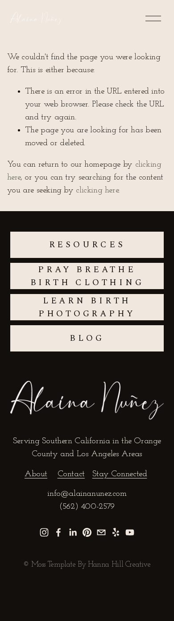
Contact (71, 474)
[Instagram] (44, 532)
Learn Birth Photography (87, 307)
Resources (87, 244)
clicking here (97, 190)
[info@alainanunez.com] (101, 532)
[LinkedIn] (72, 532)
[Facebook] (58, 532)
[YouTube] (129, 532)
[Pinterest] (87, 532)
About (36, 474)
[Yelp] (115, 532)
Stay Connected (119, 474)
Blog (87, 338)
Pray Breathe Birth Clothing (87, 276)
